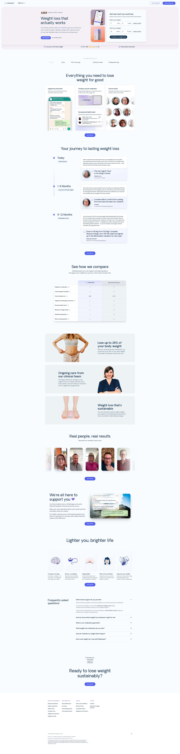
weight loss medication (60, 28)
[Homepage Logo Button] (9, 3)
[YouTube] (131, 733)
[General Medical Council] (54, 729)
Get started (45, 38)
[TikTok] (129, 733)
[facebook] (121, 733)
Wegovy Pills (51, 708)
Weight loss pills (52, 716)
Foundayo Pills (51, 711)
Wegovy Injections (52, 706)
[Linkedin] (126, 733)
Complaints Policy (80, 708)
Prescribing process (67, 708)
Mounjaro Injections (53, 703)
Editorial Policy (80, 706)
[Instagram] (124, 733)
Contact (92, 703)
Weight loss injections (53, 713)
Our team (64, 706)
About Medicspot (66, 703)
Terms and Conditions (81, 703)
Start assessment (169, 3)
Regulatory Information (82, 711)
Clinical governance (67, 711)
